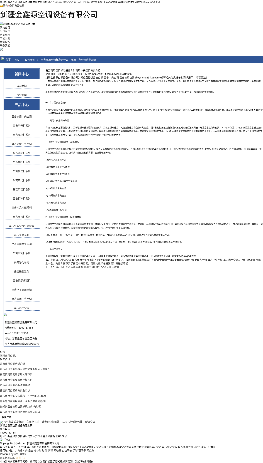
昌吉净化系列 (21, 262)
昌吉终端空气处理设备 (21, 225)
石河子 (82, 450)
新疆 (50, 450)
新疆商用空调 (7, 355)
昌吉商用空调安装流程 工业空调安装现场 (23, 395)
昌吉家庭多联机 (21, 280)
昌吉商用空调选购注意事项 (15, 385)
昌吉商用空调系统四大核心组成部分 (20, 412)
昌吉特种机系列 (21, 198)
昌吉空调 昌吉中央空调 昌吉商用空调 (68, 2)
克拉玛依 (67, 450)
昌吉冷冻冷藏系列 (22, 207)
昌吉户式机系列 (21, 180)
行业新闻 (22, 94)
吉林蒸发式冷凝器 (14, 421)
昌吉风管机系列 (21, 189)
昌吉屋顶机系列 (21, 216)
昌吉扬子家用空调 (22, 289)
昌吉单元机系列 (21, 125)
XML (12, 457)
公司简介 (5, 31)
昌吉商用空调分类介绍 (12, 363)
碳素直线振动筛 (50, 421)
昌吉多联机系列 (21, 153)
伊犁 (75, 450)
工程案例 (5, 38)
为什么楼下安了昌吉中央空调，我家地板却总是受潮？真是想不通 (91, 263)
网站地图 (5, 457)
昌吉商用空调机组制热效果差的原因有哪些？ (25, 369)
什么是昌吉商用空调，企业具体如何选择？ (24, 401)
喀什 (44, 450)
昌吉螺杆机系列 (21, 162)
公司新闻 (30, 59)
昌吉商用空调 (21, 308)
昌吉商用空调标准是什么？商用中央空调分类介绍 (68, 59)
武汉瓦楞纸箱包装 (72, 421)
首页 (16, 59)
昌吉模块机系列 (21, 171)
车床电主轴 (32, 421)
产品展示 (5, 34)
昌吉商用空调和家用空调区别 (16, 379)
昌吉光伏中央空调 (22, 143)
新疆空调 (90, 421)
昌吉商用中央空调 (22, 116)
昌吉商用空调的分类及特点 (15, 390)
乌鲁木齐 (23, 450)
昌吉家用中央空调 (22, 244)
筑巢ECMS (19, 454)
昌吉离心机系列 (21, 134)
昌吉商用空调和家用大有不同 (16, 374)
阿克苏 (90, 450)
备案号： (21, 457)
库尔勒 (38, 450)
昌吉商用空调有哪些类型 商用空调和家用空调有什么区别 (87, 267)
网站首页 (5, 27)
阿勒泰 (57, 450)
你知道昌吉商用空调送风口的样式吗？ (21, 406)
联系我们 (5, 45)
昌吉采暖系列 (21, 235)
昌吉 (30, 450)
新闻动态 (5, 41)
